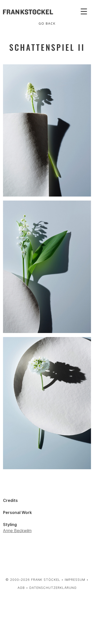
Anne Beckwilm (17, 530)
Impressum (75, 580)
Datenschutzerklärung (53, 588)
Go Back (47, 23)
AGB (21, 588)
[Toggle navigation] (84, 11)
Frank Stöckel (45, 580)
